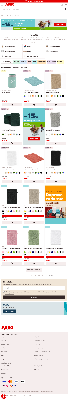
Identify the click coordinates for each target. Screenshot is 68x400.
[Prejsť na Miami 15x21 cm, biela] (12, 158)
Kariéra (3, 355)
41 (46, 275)
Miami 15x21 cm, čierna (52, 168)
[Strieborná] (36, 96)
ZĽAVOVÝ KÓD (42, 61)
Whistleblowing (34, 391)
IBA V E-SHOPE (51, 61)
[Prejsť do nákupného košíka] (66, 4)
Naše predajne (5, 344)
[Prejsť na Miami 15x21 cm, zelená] (12, 120)
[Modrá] (11, 211)
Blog (2, 359)
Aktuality (3, 340)
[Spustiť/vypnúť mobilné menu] (2, 4)
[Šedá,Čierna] (3, 214)
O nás (2, 337)
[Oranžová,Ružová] (33, 96)
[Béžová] (30, 96)
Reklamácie (37, 337)
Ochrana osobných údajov (24, 391)
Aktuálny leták (38, 365)
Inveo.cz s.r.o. (34, 395)
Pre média (4, 351)
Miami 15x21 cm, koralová (31, 168)
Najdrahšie (24, 67)
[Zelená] (38, 96)
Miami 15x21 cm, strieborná (53, 129)
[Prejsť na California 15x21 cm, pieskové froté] (34, 196)
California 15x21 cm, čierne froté (11, 206)
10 (31, 275)
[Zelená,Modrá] (25, 96)
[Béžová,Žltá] (8, 211)
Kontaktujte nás (38, 348)
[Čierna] (41, 96)
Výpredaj (36, 369)
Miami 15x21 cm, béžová (52, 91)
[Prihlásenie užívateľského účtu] (62, 4)
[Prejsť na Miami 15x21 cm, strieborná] (55, 120)
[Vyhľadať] (66, 9)
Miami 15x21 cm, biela (8, 168)
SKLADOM (16, 61)
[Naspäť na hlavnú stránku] (9, 4)
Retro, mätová (6, 91)
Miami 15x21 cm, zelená (8, 129)
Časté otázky (37, 344)
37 (43, 275)
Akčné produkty (5, 365)
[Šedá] (19, 211)
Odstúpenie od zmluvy (40, 340)
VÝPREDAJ (60, 61)
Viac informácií (9, 294)
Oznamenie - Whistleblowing (42, 351)
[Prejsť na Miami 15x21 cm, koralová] (34, 158)
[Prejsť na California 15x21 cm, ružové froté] (12, 237)
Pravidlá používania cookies (46, 391)
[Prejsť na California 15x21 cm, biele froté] (55, 237)
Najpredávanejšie (6, 67)
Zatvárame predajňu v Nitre (35, 1)
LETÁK (34, 61)
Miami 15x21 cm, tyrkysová (31, 91)
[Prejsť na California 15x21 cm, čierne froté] (12, 196)
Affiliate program (38, 355)
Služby (3, 348)
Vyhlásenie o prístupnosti (41, 359)
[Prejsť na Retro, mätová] (12, 81)
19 (35, 275)
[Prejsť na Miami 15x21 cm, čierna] (55, 158)
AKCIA (29, 61)
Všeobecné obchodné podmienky (9, 391)
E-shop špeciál (5, 369)
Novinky (3, 373)
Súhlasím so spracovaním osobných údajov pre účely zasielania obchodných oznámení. (30, 292)
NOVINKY (23, 61)
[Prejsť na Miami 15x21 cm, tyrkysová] (34, 81)
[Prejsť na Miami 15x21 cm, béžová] (55, 81)
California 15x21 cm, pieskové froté (33, 206)
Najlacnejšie (16, 67)
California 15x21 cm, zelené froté (33, 247)
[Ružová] (14, 211)
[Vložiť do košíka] (12, 104)
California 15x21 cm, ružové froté (11, 247)
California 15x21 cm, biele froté (54, 247)
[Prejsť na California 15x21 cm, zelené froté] (34, 237)
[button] (4, 396)
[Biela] (28, 96)
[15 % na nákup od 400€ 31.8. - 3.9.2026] (34, 30)
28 (39, 275)
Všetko (51, 275)
